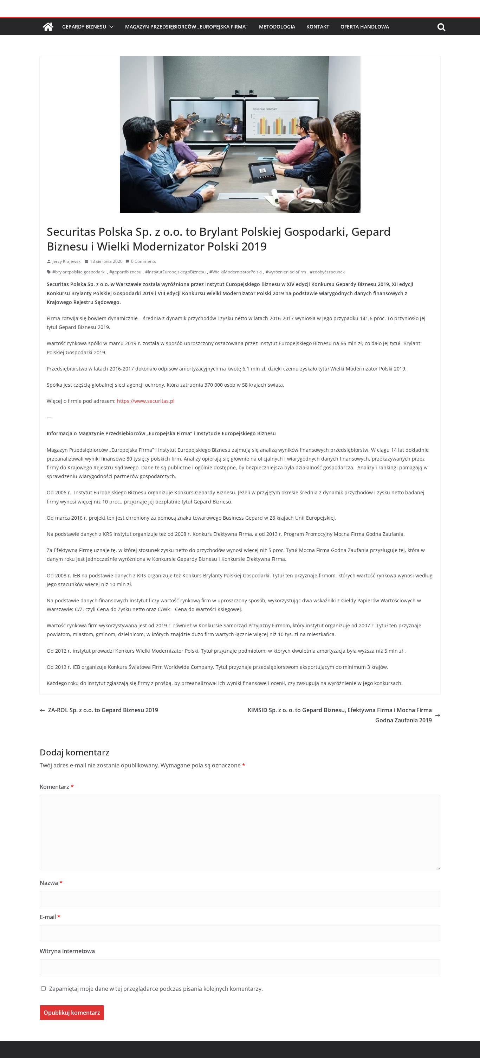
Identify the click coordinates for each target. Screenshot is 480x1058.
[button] (110, 27)
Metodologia (277, 26)
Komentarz (57, 787)
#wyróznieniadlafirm (286, 272)
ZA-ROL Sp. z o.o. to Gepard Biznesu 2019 (103, 710)
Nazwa (51, 883)
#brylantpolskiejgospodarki (78, 272)
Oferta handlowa (364, 26)
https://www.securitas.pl (146, 401)
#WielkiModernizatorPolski (235, 272)
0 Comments (143, 261)
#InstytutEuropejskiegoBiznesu (175, 272)
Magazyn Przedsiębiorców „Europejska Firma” (186, 26)
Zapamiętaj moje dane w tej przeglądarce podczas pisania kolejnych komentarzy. (156, 989)
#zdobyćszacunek (327, 272)
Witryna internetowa (67, 951)
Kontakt (317, 26)
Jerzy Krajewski (67, 261)
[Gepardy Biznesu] (48, 26)
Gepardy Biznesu (84, 26)
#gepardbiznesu (125, 272)
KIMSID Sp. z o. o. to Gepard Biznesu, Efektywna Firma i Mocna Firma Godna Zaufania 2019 (340, 715)
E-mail (50, 917)
